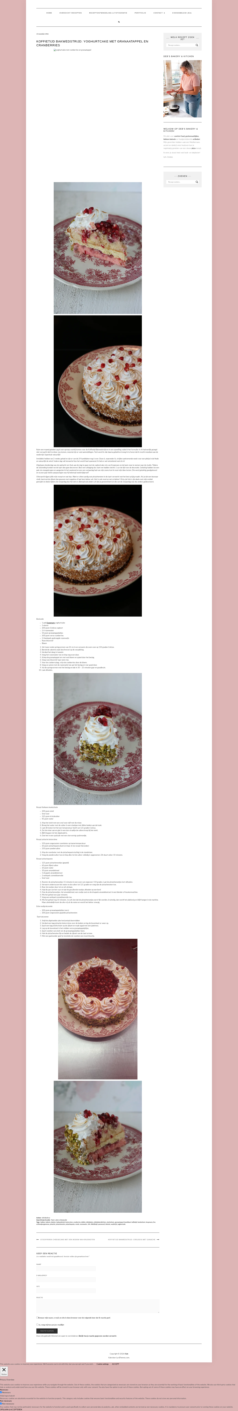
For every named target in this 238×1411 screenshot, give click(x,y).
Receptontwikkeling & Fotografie (108, 13)
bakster (53, 1222)
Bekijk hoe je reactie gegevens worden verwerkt (97, 1336)
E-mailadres (41, 1275)
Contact (158, 13)
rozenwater (83, 1224)
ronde (77, 1224)
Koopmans (51, 623)
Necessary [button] (4, 1390)
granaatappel (119, 1222)
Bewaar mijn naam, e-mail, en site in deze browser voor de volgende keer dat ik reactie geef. (74, 1318)
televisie (107, 1224)
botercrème (69, 1222)
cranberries (77, 1222)
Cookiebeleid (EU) (182, 13)
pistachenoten (60, 1224)
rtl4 (89, 1224)
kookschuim (141, 1222)
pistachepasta (70, 1224)
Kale (126, 1354)
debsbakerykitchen (100, 1222)
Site (38, 1286)
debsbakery (46, 1218)
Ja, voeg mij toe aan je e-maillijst (51, 1325)
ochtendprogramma (42, 1224)
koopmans (149, 1222)
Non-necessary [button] (6, 1401)
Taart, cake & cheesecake (59, 1220)
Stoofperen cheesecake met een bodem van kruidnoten (67, 1239)
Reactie (39, 1297)
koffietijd (134, 1222)
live (154, 1222)
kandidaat (127, 1222)
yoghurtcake (121, 1224)
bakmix (48, 1222)
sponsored (101, 1224)
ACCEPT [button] (115, 1364)
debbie (83, 1222)
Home (49, 13)
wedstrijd (114, 1224)
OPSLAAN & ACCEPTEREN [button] (11, 1410)
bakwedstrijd (60, 1222)
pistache (52, 1224)
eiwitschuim (110, 1222)
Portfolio (140, 13)
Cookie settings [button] (103, 1364)
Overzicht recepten (71, 13)
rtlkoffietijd (94, 1224)
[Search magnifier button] (197, 45)
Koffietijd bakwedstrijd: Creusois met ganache (131, 1239)
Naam (38, 1264)
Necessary (6, 1393)
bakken (42, 1222)
